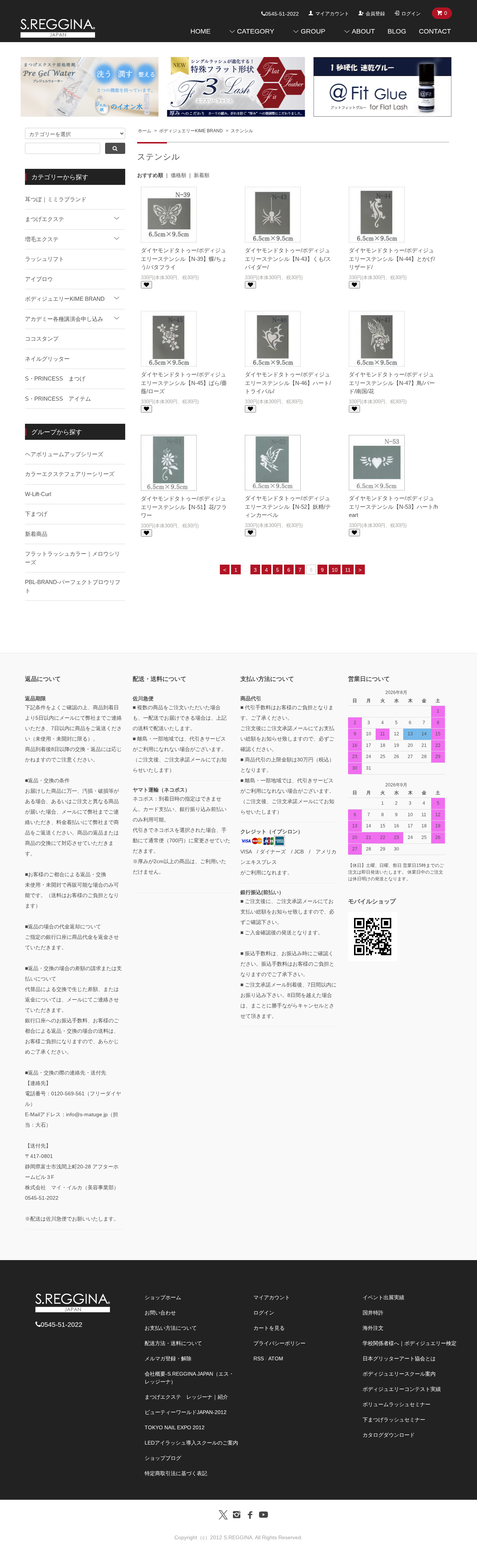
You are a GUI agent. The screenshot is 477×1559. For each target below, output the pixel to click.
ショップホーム (163, 1297)
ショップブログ (163, 1458)
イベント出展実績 (383, 1297)
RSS (258, 1358)
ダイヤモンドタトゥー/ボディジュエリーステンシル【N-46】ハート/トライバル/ (288, 382)
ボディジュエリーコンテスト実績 (402, 1389)
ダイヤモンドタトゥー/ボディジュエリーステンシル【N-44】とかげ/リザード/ (392, 258)
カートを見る (269, 1328)
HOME (200, 31)
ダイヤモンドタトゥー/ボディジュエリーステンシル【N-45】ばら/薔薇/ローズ (184, 382)
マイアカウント (332, 13)
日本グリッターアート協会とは (399, 1358)
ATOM (275, 1358)
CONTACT (435, 31)
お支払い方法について (171, 1328)
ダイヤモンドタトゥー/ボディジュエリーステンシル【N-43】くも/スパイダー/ (288, 258)
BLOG (397, 31)
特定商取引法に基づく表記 (176, 1473)
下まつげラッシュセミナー (394, 1420)
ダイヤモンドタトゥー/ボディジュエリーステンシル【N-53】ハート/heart (393, 506)
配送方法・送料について (173, 1343)
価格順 (178, 175)
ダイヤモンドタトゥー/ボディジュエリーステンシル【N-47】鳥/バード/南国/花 (392, 382)
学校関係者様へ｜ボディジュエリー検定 (410, 1343)
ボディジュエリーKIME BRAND (191, 130)
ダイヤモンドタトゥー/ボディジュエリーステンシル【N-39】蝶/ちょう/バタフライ (184, 258)
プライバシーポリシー (279, 1343)
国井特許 (373, 1313)
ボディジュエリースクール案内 (399, 1374)
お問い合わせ (160, 1313)
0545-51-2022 (282, 14)
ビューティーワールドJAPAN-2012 (186, 1412)
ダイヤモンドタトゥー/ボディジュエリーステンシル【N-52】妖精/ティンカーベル (288, 506)
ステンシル (242, 130)
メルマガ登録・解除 (168, 1358)
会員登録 (375, 13)
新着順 (201, 175)
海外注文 (373, 1328)
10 (335, 570)
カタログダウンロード (389, 1435)
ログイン (411, 13)
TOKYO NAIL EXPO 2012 (175, 1427)
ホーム (144, 130)
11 (348, 570)
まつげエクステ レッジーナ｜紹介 (186, 1397)
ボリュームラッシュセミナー (396, 1404)
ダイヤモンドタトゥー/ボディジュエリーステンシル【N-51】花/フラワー (184, 506)
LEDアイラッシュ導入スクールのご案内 (191, 1443)
